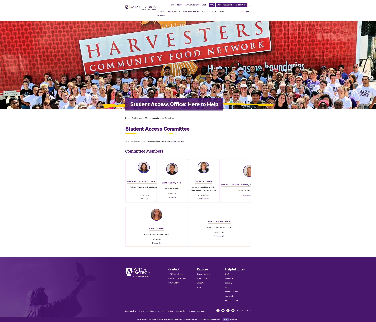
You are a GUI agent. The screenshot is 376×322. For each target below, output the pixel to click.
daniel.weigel (220, 236)
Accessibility (180, 311)
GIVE (172, 5)
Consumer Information (197, 311)
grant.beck (172, 197)
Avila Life (205, 12)
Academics (160, 12)
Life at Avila (201, 283)
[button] (249, 5)
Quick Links (244, 12)
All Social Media (242, 311)
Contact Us (229, 278)
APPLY (212, 5)
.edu (182, 141)
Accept (226, 319)
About (214, 12)
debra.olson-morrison (250, 196)
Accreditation (167, 311)
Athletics (160, 16)
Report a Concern (231, 300)
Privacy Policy (130, 311)
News (179, 5)
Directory (228, 283)
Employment (241, 5)
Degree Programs (203, 274)
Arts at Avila (229, 296)
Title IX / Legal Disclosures (149, 311)
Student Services (231, 291)
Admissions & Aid (174, 12)
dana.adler (144, 199)
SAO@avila (175, 141)
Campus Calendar (191, 5)
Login (204, 5)
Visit (219, 5)
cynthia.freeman (204, 199)
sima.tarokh (157, 243)
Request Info (228, 5)
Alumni (221, 12)
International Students (191, 12)
